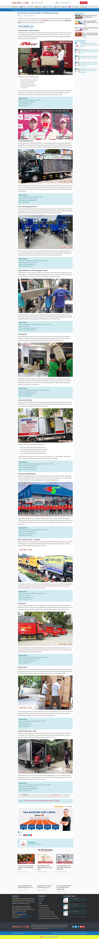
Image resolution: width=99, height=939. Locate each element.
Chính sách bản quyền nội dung (47, 914)
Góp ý (40, 903)
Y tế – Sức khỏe (75, 6)
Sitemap (63, 933)
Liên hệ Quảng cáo (23, 917)
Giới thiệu (41, 899)
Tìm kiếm (83, 2)
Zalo (24, 912)
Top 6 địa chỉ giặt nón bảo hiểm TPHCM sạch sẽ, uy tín (25, 886)
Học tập (58, 6)
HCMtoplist (15, 9)
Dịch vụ (24, 6)
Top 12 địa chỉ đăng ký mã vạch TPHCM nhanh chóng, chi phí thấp (64, 867)
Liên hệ (41, 901)
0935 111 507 (19, 912)
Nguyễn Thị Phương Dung (27, 916)
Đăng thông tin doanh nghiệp (46, 912)
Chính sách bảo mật (44, 907)
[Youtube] (81, 926)
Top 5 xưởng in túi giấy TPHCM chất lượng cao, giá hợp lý (44, 867)
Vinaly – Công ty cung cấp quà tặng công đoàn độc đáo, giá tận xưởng (90, 35)
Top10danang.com (61, 928)
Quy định (68, 933)
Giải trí (65, 6)
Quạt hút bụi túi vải (28, 933)
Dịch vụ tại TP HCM (23, 9)
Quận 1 (21, 832)
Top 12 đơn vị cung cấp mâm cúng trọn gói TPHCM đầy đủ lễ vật (25, 867)
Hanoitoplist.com (52, 928)
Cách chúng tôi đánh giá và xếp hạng (48, 916)
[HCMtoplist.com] (20, 2)
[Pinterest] (83, 926)
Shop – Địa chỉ (49, 6)
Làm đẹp (84, 6)
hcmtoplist (31, 842)
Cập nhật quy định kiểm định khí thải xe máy (90, 28)
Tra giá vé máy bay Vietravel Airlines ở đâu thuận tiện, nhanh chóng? (90, 22)
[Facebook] (73, 926)
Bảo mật (73, 933)
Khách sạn (39, 6)
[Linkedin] (78, 926)
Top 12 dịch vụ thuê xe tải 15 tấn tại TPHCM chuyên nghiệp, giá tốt (64, 887)
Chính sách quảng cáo (44, 909)
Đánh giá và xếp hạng (81, 933)
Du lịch (31, 6)
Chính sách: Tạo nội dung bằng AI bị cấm (49, 918)
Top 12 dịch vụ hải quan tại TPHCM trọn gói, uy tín (44, 886)
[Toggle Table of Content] (31, 26)
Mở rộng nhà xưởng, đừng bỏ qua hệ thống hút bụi (90, 16)
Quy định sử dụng (43, 905)
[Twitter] (75, 926)
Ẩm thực (16, 6)
